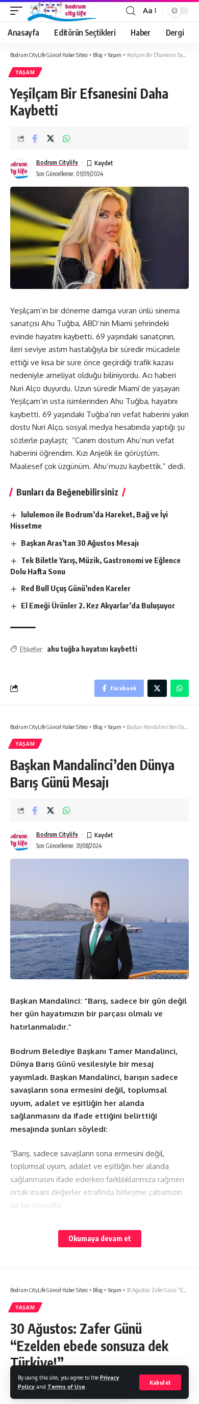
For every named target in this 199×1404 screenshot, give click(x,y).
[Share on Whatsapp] (66, 138)
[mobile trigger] (19, 10)
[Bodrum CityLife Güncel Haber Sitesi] (62, 10)
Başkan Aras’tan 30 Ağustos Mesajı (80, 542)
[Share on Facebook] (35, 138)
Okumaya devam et (99, 1238)
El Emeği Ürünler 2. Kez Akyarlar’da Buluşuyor (98, 605)
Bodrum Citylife (57, 162)
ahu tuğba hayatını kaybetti (92, 649)
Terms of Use (66, 1386)
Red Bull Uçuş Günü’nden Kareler (76, 588)
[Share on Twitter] (50, 138)
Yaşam (25, 72)
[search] (130, 11)
